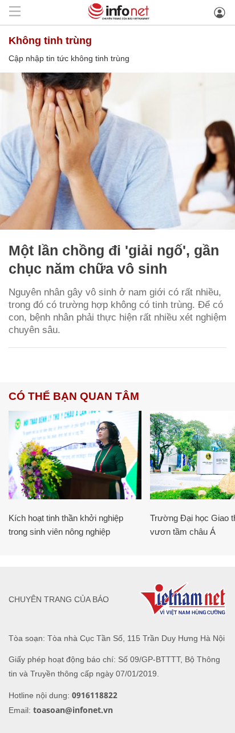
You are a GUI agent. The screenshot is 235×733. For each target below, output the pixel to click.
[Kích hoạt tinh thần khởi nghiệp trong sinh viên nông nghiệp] (75, 455)
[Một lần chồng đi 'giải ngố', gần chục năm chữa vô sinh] (117, 151)
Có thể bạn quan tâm (74, 396)
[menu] (14, 12)
